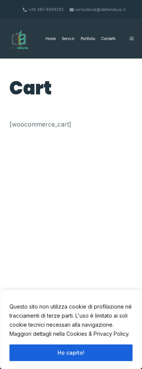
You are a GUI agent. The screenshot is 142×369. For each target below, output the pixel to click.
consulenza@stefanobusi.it (100, 9)
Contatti (108, 38)
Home (50, 38)
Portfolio (88, 38)
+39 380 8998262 (46, 9)
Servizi (68, 38)
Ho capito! (71, 352)
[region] (71, 329)
